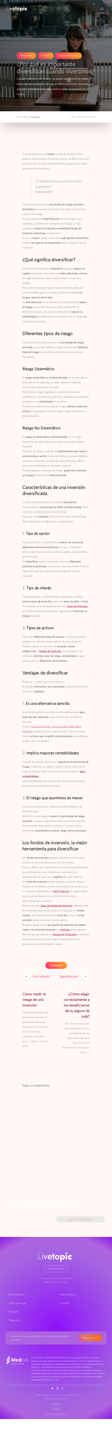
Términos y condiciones (56, 1398)
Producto (14, 1311)
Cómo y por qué (17, 1303)
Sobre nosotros (68, 1294)
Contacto (64, 1303)
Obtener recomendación (80, 1219)
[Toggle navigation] (102, 9)
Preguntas (14, 1320)
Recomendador (17, 1294)
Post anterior (41, 976)
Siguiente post (69, 976)
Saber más (29, 1219)
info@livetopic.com (56, 1269)
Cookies (56, 1409)
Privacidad (56, 1403)
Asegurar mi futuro (90, 1338)
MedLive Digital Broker (56, 1414)
